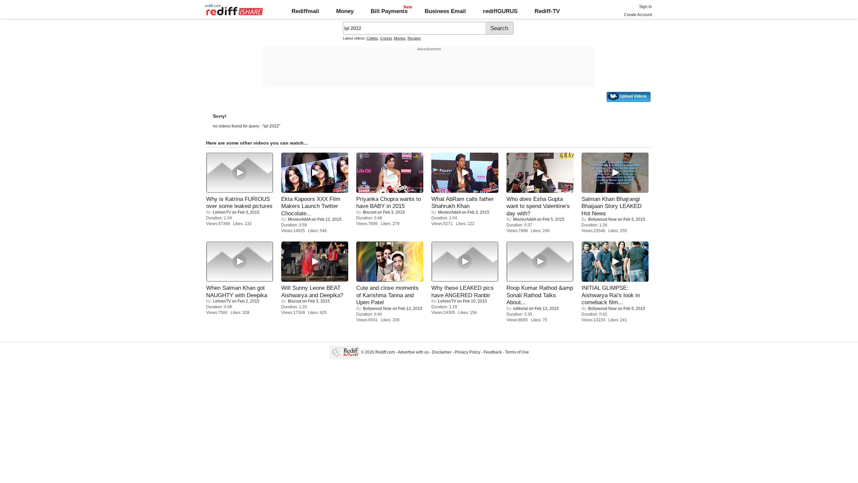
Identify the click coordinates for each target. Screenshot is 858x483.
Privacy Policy (467, 352)
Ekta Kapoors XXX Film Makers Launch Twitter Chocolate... (310, 206)
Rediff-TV (547, 11)
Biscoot (369, 212)
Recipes (414, 38)
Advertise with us (413, 352)
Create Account (638, 14)
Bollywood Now (602, 219)
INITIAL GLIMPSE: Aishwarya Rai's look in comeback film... (610, 295)
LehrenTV (222, 212)
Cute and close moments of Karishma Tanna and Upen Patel (387, 295)
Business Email (445, 11)
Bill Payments (389, 11)
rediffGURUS (500, 11)
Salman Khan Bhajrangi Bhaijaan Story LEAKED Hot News (611, 206)
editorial (520, 308)
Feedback (493, 352)
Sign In (645, 6)
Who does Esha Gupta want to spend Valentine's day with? (538, 206)
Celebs (372, 38)
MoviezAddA (299, 219)
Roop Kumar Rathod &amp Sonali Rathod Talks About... (539, 295)
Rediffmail (305, 11)
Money (345, 11)
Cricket (386, 38)
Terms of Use (517, 352)
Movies (400, 38)
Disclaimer (441, 352)
